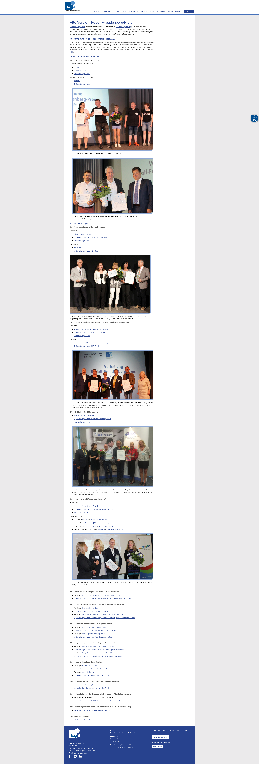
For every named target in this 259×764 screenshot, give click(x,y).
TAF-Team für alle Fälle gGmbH (85, 685)
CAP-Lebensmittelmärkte (82, 720)
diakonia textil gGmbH (90, 666)
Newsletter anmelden (160, 737)
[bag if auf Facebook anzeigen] (71, 757)
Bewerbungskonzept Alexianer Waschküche (91, 333)
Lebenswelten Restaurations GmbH (94, 627)
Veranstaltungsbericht (77, 27)
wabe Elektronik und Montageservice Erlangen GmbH (93, 710)
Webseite (85, 520)
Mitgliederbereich (166, 11)
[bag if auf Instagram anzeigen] (76, 757)
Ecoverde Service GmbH (90, 608)
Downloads (153, 11)
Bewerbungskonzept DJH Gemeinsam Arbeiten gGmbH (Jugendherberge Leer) (103, 599)
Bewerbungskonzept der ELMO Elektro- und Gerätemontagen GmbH (100, 701)
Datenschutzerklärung (76, 743)
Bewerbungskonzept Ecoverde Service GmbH (92, 611)
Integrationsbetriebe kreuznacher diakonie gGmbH (91, 688)
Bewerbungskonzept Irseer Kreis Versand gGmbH (93, 419)
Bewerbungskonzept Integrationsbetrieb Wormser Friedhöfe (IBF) (99, 656)
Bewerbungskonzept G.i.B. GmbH (87, 346)
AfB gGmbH (78, 248)
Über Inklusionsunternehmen (123, 11)
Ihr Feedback (157, 746)
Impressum (73, 746)
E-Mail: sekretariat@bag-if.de (123, 747)
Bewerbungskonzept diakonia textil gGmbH (91, 669)
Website (77, 67)
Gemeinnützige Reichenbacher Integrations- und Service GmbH (104, 614)
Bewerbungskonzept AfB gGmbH (87, 251)
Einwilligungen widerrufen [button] (78, 753)
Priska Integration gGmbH (83, 234)
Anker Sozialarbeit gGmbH (91, 672)
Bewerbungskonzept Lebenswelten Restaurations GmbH (96, 630)
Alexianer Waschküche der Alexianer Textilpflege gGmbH (94, 329)
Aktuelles (97, 11)
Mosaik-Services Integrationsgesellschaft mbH (98, 646)
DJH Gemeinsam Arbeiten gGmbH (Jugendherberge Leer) (102, 595)
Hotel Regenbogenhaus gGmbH (93, 634)
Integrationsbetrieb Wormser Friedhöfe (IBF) (97, 653)
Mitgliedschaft (142, 11)
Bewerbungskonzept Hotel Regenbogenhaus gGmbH (94, 637)
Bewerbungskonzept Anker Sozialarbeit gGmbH (92, 675)
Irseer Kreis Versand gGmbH (84, 416)
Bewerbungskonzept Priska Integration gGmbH (92, 237)
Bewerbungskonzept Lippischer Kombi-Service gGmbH (95, 509)
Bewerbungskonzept (83, 70)
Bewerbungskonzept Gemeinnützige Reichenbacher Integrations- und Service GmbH (105, 618)
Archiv (71, 741)
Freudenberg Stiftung (123, 27)
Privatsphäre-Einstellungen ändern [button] (81, 748)
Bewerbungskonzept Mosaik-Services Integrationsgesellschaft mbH (100, 650)
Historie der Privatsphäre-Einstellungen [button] (82, 751)
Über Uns (107, 11)
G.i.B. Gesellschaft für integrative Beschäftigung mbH (93, 343)
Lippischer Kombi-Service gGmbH (86, 506)
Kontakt (178, 11)
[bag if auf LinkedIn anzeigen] (81, 757)
